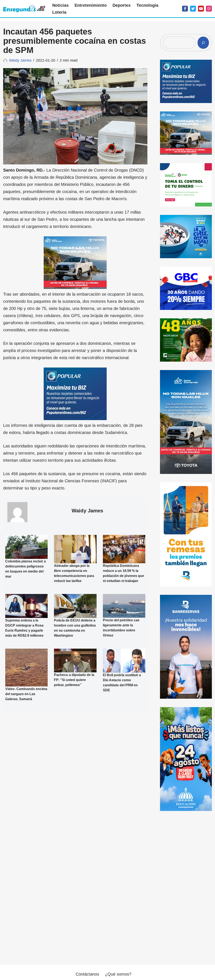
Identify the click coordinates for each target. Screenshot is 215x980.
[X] (193, 9)
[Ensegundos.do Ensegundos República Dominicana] (24, 8)
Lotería (59, 12)
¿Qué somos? (118, 974)
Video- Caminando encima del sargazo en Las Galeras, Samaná (26, 694)
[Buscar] (203, 43)
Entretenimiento (91, 5)
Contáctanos (87, 974)
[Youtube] (201, 9)
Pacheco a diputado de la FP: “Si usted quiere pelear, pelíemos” (74, 680)
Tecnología (147, 5)
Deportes (122, 5)
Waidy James (20, 60)
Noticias (60, 5)
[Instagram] (209, 9)
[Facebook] (185, 9)
